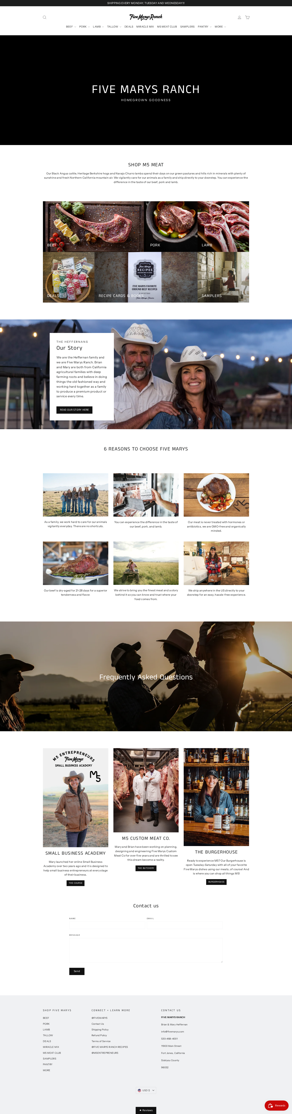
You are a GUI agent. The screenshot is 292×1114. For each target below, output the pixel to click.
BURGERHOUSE (216, 882)
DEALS (129, 26)
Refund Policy (99, 1035)
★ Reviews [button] (146, 1110)
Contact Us (98, 1023)
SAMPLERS (187, 26)
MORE (219, 26)
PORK (83, 26)
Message (74, 935)
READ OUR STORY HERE (74, 410)
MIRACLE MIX (145, 26)
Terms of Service (101, 1041)
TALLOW (113, 26)
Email (150, 918)
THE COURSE (75, 883)
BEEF (70, 26)
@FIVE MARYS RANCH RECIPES (110, 1046)
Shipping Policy (100, 1029)
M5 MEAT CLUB (167, 26)
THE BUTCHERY (146, 868)
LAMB (97, 26)
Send (77, 971)
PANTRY (203, 26)
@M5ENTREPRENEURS (105, 1052)
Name (72, 918)
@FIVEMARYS (100, 1017)
